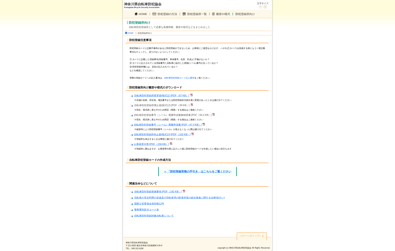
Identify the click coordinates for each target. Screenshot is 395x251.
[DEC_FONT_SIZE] (261, 6)
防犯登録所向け (245, 14)
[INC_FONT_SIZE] (265, 6)
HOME (143, 14)
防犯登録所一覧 (197, 14)
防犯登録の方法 (167, 14)
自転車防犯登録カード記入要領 (179, 78)
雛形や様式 (223, 14)
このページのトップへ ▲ (251, 235)
